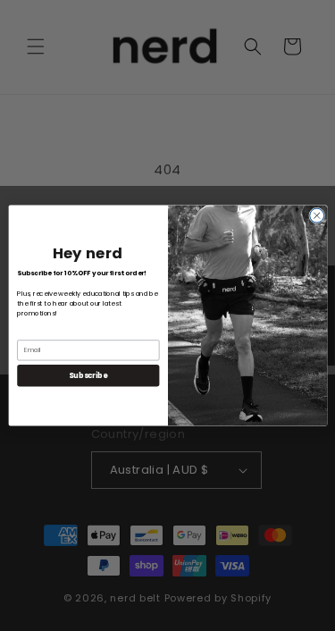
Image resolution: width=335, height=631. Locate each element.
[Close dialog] (316, 215)
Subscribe (88, 375)
